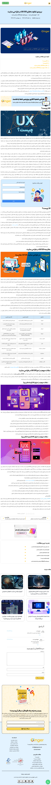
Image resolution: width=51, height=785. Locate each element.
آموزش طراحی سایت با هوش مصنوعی (42, 549)
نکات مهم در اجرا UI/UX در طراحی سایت (39, 68)
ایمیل (43, 672)
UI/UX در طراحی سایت (19, 374)
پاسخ (39, 634)
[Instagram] (22, 781)
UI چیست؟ (45, 63)
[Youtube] (32, 781)
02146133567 (37, 749)
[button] (49, 3)
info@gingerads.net (37, 747)
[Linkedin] (28, 781)
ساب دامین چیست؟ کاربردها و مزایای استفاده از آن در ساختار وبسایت (37, 546)
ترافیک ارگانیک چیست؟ (45, 558)
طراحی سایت (15, 225)
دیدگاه (42, 651)
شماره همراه (22, 187)
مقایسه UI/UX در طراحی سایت (41, 65)
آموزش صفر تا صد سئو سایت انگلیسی (43, 555)
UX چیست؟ (45, 61)
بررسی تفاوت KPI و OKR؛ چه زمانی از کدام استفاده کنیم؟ (39, 561)
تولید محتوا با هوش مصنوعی (44, 552)
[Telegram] (25, 781)
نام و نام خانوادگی (20, 182)
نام (43, 667)
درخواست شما (22, 192)
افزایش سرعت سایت (29, 480)
